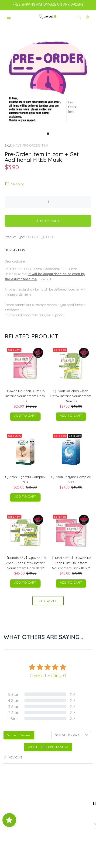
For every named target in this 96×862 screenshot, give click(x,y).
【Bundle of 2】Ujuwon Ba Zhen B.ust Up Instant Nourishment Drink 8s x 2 (71, 563)
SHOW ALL (48, 601)
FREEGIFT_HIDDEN (40, 237)
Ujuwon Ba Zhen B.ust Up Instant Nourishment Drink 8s (25, 396)
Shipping (17, 184)
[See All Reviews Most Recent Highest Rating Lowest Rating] (71, 735)
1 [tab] (48, 133)
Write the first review (48, 747)
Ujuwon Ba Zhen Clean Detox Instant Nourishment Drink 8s (70, 396)
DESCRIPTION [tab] (15, 250)
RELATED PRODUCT (31, 336)
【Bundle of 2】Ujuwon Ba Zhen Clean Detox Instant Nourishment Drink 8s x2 (25, 563)
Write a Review (19, 735)
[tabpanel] (48, 82)
